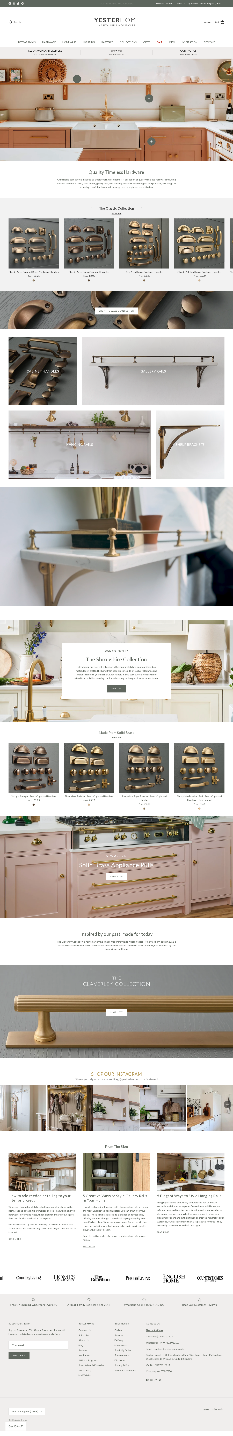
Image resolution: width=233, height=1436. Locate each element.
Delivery (186, 3)
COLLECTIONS (128, 46)
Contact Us (207, 3)
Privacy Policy (121, 1369)
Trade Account (122, 1359)
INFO (172, 46)
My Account (120, 1349)
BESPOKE (209, 46)
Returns (196, 3)
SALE (160, 46)
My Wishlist (219, 3)
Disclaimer (119, 1364)
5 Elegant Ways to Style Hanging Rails (189, 1200)
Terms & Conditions (125, 1375)
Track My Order (122, 1354)
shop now (116, 881)
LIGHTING (89, 46)
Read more (15, 1244)
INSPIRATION (189, 46)
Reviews (83, 1354)
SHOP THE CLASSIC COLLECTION (116, 315)
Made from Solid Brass (116, 737)
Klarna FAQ (84, 1375)
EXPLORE (117, 693)
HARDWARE (49, 46)
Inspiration (84, 1359)
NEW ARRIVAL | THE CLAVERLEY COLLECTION (116, 5)
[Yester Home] (116, 26)
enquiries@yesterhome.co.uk (168, 1353)
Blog (80, 1349)
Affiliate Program (87, 1364)
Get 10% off (16, 1426)
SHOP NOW (116, 1016)
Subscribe (19, 1360)
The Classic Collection (116, 213)
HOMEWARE (69, 46)
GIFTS (146, 46)
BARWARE (107, 46)
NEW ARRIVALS (27, 46)
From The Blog (116, 1151)
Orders (118, 1335)
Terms (206, 1414)
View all (116, 218)
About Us (83, 1344)
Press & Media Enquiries (91, 1369)
